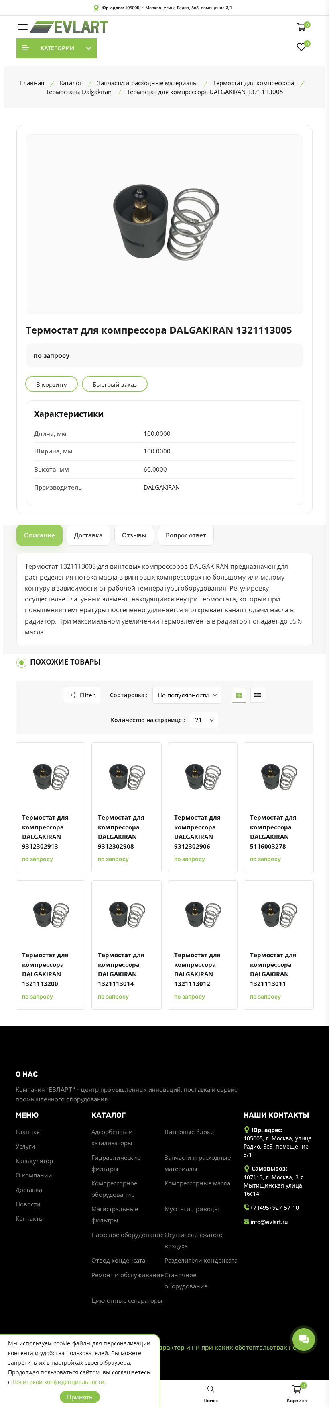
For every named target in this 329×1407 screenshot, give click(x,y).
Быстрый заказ (115, 384)
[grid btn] (239, 695)
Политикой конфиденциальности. (59, 1382)
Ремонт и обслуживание (127, 1275)
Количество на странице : (148, 720)
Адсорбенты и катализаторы (112, 1137)
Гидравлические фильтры (115, 1163)
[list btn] (257, 695)
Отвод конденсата (118, 1260)
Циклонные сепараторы (126, 1300)
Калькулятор (34, 1161)
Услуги (25, 1146)
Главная (28, 1132)
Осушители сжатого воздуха (193, 1240)
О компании (34, 1175)
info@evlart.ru (269, 1221)
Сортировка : (129, 695)
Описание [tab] (39, 535)
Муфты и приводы (191, 1209)
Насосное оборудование (127, 1235)
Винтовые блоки (189, 1132)
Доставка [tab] (88, 535)
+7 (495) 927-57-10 (274, 1207)
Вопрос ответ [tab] (186, 535)
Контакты (30, 1218)
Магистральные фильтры (114, 1214)
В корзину (51, 384)
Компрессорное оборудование (114, 1188)
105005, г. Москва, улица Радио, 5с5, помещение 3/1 (178, 7)
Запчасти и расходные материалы (197, 1163)
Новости (28, 1204)
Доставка (29, 1189)
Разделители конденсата (201, 1260)
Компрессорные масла (197, 1183)
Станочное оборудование (185, 1280)
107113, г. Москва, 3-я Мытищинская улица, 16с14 (274, 1185)
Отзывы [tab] (134, 535)
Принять (80, 1397)
